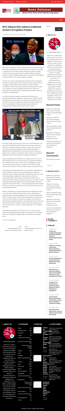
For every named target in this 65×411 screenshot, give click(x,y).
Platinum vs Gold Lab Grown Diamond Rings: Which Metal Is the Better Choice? (55, 249)
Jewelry (20, 362)
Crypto (20, 335)
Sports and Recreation (24, 387)
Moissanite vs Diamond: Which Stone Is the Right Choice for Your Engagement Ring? (55, 273)
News (19, 369)
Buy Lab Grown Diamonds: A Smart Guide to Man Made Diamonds (55, 312)
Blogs (19, 328)
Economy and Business (24, 341)
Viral (33, 408)
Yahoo (20, 400)
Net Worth (21, 366)
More (19, 364)
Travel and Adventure (24, 394)
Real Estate (21, 380)
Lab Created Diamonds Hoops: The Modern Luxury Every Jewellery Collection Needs (55, 300)
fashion (20, 351)
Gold (19, 353)
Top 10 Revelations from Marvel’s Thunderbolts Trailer (13, 228)
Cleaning (20, 333)
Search (48, 26)
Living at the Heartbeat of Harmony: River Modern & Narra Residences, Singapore (54, 286)
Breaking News (12, 220)
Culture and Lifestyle (24, 337)
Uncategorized (22, 398)
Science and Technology (28, 382)
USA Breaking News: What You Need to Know (33, 228)
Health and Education (24, 358)
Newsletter (21, 373)
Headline (20, 355)
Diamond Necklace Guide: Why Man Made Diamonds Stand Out (54, 128)
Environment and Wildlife (27, 346)
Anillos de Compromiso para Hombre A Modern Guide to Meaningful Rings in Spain (55, 235)
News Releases (22, 371)
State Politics (22, 391)
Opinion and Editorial (24, 376)
